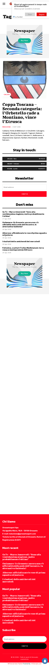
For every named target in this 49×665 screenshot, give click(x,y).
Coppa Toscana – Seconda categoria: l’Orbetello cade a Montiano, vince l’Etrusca (22, 113)
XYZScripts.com (36, 664)
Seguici (41, 14)
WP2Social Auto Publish (15, 664)
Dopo (30, 14)
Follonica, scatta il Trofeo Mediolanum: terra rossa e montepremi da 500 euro (23, 248)
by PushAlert (19, 17)
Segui (43, 164)
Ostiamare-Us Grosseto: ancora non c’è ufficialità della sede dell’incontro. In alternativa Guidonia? (20, 224)
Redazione (6, 127)
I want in (24, 194)
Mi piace (42, 159)
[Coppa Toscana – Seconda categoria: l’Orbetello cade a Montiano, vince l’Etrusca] (24, 80)
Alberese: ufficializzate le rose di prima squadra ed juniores (24, 234)
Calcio (7, 94)
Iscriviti (41, 169)
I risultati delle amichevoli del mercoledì (21, 241)
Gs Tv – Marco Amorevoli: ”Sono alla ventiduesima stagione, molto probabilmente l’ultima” (23, 213)
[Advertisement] (24, 403)
